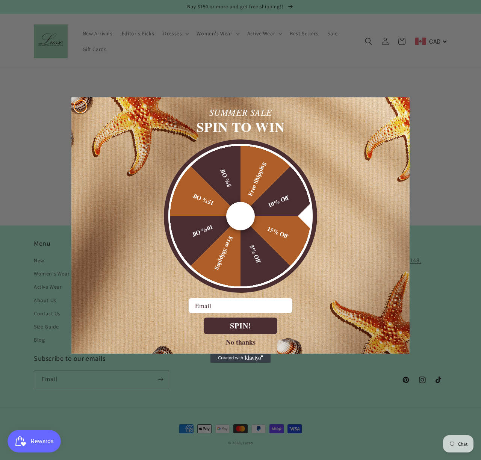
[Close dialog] (80, 106)
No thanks (241, 342)
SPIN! (240, 325)
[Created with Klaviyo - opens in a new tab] (240, 358)
